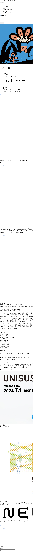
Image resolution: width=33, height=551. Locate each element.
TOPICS (5, 7)
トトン (6, 303)
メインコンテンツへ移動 (7, 0)
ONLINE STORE (8, 12)
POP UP (17, 91)
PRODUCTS (7, 8)
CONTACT (6, 11)
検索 (1, 547)
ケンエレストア (4, 362)
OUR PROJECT (8, 9)
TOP (4, 5)
